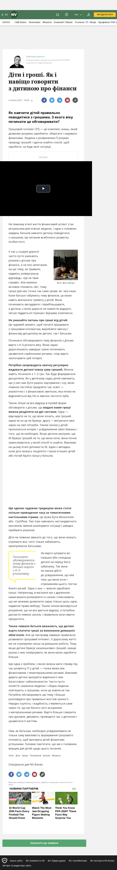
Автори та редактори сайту (16, 865)
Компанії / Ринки (63, 22)
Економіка (34, 22)
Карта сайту (16, 860)
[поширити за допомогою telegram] (59, 100)
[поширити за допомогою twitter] (52, 100)
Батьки (46, 755)
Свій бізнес (21, 22)
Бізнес (6, 22)
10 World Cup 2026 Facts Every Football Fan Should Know (19, 812)
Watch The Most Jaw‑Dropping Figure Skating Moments (41, 812)
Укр (76, 14)
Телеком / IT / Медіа (85, 22)
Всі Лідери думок (57, 860)
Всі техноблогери (78, 860)
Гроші (25, 755)
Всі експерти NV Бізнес (102, 860)
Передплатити (105, 14)
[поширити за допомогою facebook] (44, 100)
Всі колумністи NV (35, 860)
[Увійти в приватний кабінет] (88, 15)
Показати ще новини (44, 843)
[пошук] (57, 14)
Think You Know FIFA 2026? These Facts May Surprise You (65, 812)
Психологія (35, 755)
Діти (18, 755)
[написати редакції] (67, 100)
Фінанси (47, 22)
